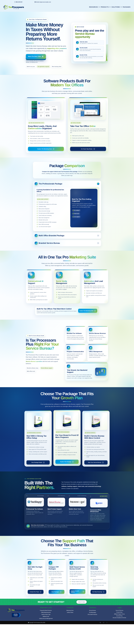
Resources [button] (93, 7)
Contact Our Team (35, 591)
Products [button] (105, 7)
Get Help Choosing (98, 591)
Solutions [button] (116, 7)
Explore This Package (66, 461)
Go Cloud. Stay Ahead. (88, 149)
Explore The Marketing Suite (45, 149)
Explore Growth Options (77, 591)
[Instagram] (103, 622)
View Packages (56, 591)
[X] (107, 622)
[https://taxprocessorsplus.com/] (13, 7)
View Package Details (37, 462)
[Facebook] (100, 622)
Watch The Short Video (35, 56)
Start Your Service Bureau (95, 462)
